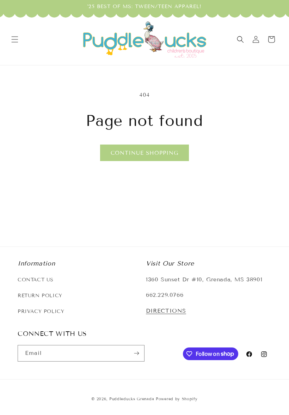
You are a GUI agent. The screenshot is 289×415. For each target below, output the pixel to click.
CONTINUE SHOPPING (144, 153)
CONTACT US (36, 280)
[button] (15, 39)
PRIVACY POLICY (41, 311)
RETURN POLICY (40, 296)
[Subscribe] (136, 353)
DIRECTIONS (166, 310)
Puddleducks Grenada (131, 398)
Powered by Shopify (177, 398)
